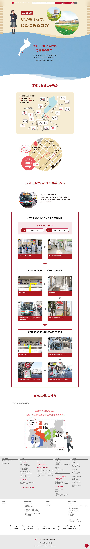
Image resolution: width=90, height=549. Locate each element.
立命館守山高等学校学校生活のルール (32, 513)
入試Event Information (77, 485)
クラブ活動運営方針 (31, 528)
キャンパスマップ (58, 487)
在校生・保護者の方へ (63, 3)
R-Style (38, 462)
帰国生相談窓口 (76, 479)
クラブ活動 (57, 490)
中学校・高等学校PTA (29, 508)
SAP (21, 484)
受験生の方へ (58, 2)
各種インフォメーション (29, 504)
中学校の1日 (57, 479)
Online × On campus (41, 464)
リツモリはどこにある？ (59, 486)
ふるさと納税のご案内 (73, 508)
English (76, 2)
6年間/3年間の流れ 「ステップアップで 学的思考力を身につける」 (28, 483)
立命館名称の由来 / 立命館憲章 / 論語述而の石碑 (62, 465)
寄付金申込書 (71, 514)
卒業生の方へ (67, 2)
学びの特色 (41, 3)
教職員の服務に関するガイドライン (48, 528)
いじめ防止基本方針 (16, 528)
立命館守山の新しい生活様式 (74, 521)
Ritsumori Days (58, 478)
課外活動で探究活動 (24, 468)
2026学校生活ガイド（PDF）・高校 (31, 510)
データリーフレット (76, 464)
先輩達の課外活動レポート (26, 469)
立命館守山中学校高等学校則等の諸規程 (70, 528)
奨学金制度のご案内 (28, 506)
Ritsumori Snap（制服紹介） (60, 476)
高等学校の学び (40, 469)
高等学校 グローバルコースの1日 (61, 482)
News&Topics (5, 458)
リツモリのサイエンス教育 (24, 480)
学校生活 (46, 3)
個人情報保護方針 (73, 526)
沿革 (56, 468)
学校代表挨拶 (57, 460)
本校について (35, 3)
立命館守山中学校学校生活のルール (31, 511)
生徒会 (56, 491)
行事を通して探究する (24, 475)
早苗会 (48, 505)
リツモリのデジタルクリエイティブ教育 (27, 487)
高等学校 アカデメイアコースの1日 (61, 481)
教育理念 (57, 467)
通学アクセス (52, 3)
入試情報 (74, 458)
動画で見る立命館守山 (59, 469)
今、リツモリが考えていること (7, 460)
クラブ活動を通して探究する (25, 471)
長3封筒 (70, 515)
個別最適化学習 (40, 465)
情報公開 (59, 526)
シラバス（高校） (27, 515)
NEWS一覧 (75, 484)
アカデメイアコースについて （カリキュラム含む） (45, 471)
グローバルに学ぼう (23, 479)
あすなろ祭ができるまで (25, 476)
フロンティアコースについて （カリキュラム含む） (45, 476)
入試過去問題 (75, 465)
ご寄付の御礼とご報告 (73, 519)
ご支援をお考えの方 (72, 3)
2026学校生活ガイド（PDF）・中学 (31, 509)
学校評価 (57, 463)
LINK (16, 526)
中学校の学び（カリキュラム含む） (43, 467)
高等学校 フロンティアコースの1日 (61, 483)
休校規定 (26, 505)
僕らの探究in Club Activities (26, 473)
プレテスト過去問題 (76, 466)
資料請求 (74, 486)
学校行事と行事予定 (59, 489)
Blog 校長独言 (5, 463)
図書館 (56, 493)
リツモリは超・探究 (23, 462)
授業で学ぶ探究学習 (24, 464)
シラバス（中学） (27, 514)
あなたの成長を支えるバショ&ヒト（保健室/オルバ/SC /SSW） (61, 495)
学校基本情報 (57, 462)
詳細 (74, 462)
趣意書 (70, 512)
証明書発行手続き (50, 504)
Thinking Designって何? (25, 465)
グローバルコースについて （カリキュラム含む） (45, 473)
